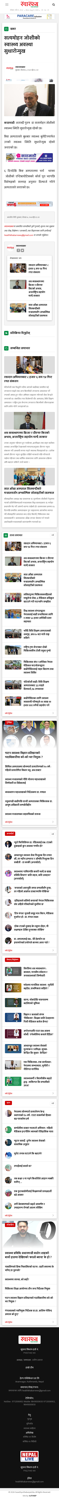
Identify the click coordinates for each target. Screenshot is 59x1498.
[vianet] (29, 204)
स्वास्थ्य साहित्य (30, 1428)
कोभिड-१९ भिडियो (29, 1441)
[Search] (53, 5)
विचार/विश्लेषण (12, 960)
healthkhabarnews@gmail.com (19, 235)
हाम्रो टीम (29, 1368)
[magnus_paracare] (29, 16)
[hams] (29, 80)
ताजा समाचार (16, 535)
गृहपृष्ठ (29, 1419)
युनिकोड (29, 1424)
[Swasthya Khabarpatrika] (29, 4)
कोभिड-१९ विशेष (29, 1437)
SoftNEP (32, 1495)
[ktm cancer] (29, 165)
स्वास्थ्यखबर (9, 226)
